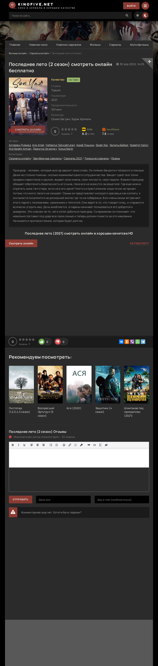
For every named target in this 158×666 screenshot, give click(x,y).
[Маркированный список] (51, 445)
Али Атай (38, 145)
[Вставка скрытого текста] (106, 445)
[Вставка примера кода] (94, 445)
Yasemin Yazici (139, 145)
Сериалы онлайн (39, 53)
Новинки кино (38, 44)
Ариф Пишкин (85, 145)
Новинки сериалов (68, 44)
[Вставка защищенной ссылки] (81, 445)
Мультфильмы (139, 44)
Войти (131, 6)
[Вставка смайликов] (64, 445)
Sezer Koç (102, 145)
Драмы (115, 158)
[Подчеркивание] (24, 445)
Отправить (20, 499)
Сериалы (115, 44)
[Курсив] (18, 445)
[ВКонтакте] (121, 341)
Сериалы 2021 (73, 158)
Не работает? (139, 243)
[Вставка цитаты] (89, 445)
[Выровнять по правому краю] (43, 445)
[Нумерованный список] (57, 445)
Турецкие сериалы (96, 158)
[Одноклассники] (126, 341)
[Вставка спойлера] (100, 445)
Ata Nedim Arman (20, 149)
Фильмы (95, 44)
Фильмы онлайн (18, 53)
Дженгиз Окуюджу (45, 149)
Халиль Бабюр (119, 145)
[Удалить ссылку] (75, 445)
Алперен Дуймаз (20, 145)
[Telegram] (143, 341)
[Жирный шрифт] (13, 445)
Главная (14, 44)
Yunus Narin (65, 149)
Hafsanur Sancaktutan (60, 145)
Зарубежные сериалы (47, 158)
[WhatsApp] (137, 341)
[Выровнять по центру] (37, 445)
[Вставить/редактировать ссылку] (70, 445)
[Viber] (132, 341)
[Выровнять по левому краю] (32, 445)
